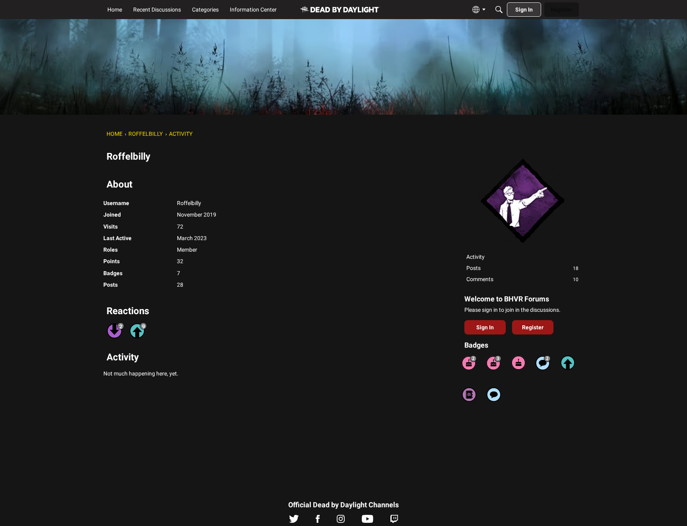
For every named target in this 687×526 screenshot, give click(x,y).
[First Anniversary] (518, 362)
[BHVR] (340, 9)
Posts (522, 268)
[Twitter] (294, 521)
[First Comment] (493, 394)
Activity (475, 257)
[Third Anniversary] (493, 362)
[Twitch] (394, 521)
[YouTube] (367, 521)
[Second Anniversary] (469, 362)
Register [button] (532, 327)
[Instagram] (341, 521)
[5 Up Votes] (567, 362)
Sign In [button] (485, 327)
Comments (522, 279)
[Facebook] (318, 521)
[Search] (499, 9)
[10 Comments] (543, 362)
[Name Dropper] (469, 394)
